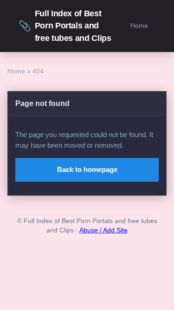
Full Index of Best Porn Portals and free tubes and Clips (65, 26)
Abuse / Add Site (103, 230)
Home (139, 25)
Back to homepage (87, 169)
